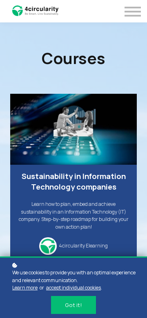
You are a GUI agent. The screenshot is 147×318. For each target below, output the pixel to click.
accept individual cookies (73, 287)
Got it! (73, 305)
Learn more (25, 287)
